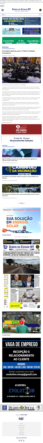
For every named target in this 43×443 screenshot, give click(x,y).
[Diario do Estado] (21, 9)
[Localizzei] (11, 31)
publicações (21, 434)
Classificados (21, 432)
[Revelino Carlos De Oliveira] (21, 407)
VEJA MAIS (21, 203)
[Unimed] (21, 41)
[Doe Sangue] (21, 129)
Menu (4, 14)
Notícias (21, 430)
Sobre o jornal (22, 425)
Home (21, 423)
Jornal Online (21, 429)
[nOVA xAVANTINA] (21, 21)
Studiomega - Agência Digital (21, 418)
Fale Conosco (21, 427)
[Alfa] (31, 31)
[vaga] (21, 370)
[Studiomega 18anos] (21, 140)
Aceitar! (2, 5)
